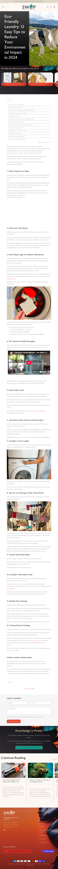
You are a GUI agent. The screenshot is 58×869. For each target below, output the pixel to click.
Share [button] (10, 99)
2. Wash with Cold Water (15, 107)
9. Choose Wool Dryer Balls (15, 127)
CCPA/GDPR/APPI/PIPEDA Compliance (45, 831)
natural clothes (35, 640)
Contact (40, 818)
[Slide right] (32, 90)
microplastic (11, 588)
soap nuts (13, 383)
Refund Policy (42, 835)
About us (41, 814)
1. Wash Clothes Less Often (16, 104)
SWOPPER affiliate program (43, 822)
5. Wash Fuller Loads (14, 116)
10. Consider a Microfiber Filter (17, 130)
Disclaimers (41, 826)
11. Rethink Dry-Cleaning (14, 133)
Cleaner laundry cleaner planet (17, 139)
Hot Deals (5, 84)
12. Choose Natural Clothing (16, 136)
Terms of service (30, 865)
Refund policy (39, 863)
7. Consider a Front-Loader (16, 122)
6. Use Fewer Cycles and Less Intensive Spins (21, 119)
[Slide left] (25, 90)
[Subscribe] (41, 747)
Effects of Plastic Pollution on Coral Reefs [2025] (40, 781)
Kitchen (31, 84)
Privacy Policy (42, 839)
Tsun (50, 142)
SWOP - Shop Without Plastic (18, 864)
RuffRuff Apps (43, 142)
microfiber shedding (38, 411)
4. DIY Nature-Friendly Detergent (17, 113)
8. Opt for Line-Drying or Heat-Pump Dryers (20, 125)
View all (54, 759)
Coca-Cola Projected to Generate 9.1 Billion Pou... (11, 781)
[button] (3, 7)
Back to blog (30, 689)
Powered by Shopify (29, 864)
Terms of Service (43, 842)
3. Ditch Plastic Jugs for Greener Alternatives (21, 110)
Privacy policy (47, 863)
